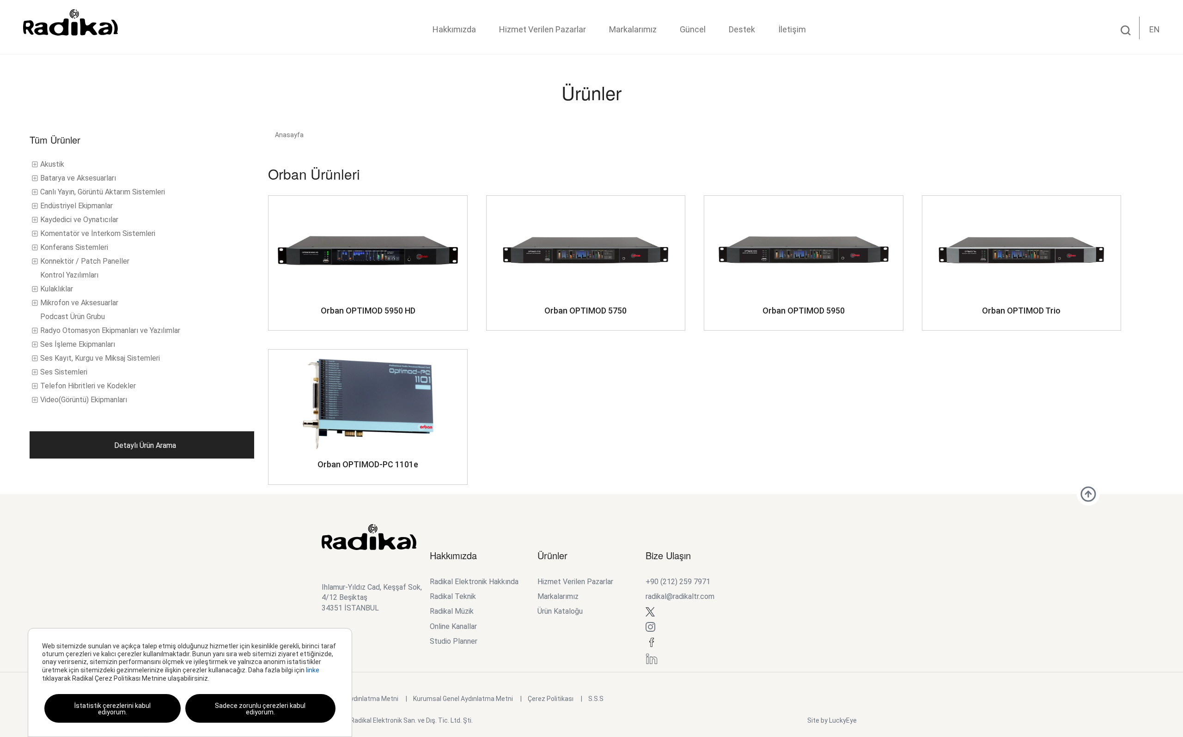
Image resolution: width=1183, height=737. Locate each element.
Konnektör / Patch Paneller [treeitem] (84, 261)
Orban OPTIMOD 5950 (803, 310)
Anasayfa (289, 135)
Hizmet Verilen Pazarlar (542, 29)
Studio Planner (453, 641)
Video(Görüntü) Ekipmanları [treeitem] (83, 399)
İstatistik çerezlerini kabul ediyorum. (112, 709)
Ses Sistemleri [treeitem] (63, 372)
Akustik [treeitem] (52, 164)
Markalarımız (633, 29)
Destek (742, 29)
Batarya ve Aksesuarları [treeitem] (78, 178)
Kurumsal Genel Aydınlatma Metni (463, 698)
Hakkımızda (454, 29)
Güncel (693, 29)
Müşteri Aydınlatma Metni (360, 698)
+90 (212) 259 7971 (678, 581)
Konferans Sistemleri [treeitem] (74, 247)
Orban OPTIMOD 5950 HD (368, 310)
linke (312, 670)
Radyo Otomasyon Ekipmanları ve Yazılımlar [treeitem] (110, 330)
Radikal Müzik (452, 611)
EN (1154, 29)
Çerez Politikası (550, 698)
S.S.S (596, 698)
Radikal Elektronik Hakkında (474, 581)
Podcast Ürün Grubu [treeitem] (72, 316)
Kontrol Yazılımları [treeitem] (69, 275)
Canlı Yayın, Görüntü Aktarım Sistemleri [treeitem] (102, 191)
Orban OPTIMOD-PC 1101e (367, 464)
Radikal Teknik (453, 596)
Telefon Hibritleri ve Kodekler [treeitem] (88, 385)
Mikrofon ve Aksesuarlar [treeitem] (79, 302)
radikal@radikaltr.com (680, 596)
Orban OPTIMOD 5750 (585, 310)
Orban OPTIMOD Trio (1021, 310)
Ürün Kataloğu (560, 611)
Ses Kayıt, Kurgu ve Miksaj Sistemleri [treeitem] (100, 358)
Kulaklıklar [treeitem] (56, 288)
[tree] (142, 282)
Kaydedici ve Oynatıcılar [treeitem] (79, 219)
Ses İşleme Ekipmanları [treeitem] (77, 344)
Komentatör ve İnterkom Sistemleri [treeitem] (97, 233)
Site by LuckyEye (832, 720)
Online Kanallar (453, 626)
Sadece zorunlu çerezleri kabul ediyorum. (260, 709)
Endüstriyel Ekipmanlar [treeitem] (76, 205)
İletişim (792, 29)
